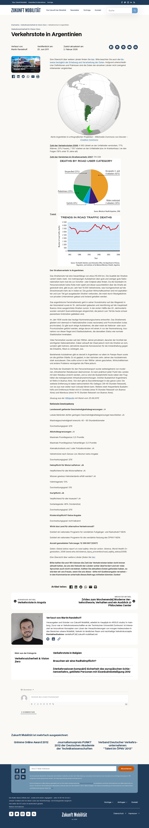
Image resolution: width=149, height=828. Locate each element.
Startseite (15, 25)
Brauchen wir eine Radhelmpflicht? (74, 661)
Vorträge (50, 2)
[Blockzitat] (50, 704)
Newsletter (74, 10)
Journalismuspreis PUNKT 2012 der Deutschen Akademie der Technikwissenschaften (74, 745)
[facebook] (122, 2)
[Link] (53, 704)
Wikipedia (69, 398)
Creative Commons (89, 140)
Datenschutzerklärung (86, 783)
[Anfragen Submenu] (127, 802)
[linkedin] (131, 2)
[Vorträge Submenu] (113, 802)
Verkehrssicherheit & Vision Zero (34, 25)
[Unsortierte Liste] (47, 704)
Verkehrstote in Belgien (67, 653)
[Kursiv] (34, 704)
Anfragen (121, 802)
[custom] (125, 2)
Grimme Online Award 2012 (31, 742)
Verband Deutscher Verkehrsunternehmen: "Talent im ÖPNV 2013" (118, 745)
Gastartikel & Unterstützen (36, 2)
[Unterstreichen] (37, 704)
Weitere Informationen (16, 807)
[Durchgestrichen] (40, 704)
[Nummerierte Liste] (43, 704)
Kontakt (98, 10)
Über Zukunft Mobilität (19, 2)
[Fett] (31, 704)
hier (93, 59)
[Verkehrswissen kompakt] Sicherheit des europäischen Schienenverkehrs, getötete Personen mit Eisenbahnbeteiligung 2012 (92, 670)
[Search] (135, 10)
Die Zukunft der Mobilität (56, 10)
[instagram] (128, 2)
